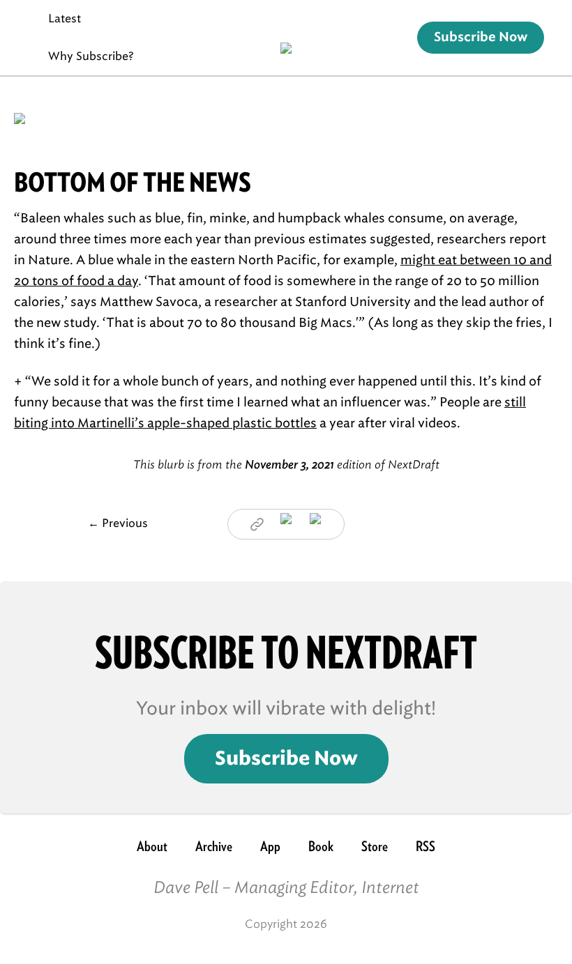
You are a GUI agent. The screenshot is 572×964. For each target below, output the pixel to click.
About (152, 846)
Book (320, 846)
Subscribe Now (480, 37)
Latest (64, 18)
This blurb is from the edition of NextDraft (286, 464)
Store (374, 846)
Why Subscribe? (91, 56)
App (270, 846)
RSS (425, 846)
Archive (213, 846)
